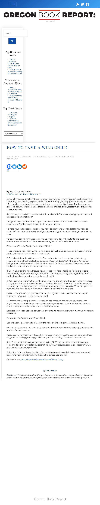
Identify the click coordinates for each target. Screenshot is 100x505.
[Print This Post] (44, 370)
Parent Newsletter (32, 194)
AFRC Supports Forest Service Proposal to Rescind (15, 90)
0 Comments (12, 158)
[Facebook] (9, 166)
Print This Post (51, 370)
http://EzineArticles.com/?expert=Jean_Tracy (42, 359)
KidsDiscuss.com (14, 194)
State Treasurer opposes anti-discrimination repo (14, 63)
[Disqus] (50, 415)
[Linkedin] (19, 166)
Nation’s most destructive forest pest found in (15, 99)
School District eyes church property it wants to (15, 122)
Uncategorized (44, 156)
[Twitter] (14, 166)
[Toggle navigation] (13, 4)
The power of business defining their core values (15, 72)
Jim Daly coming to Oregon (12, 114)
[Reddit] (24, 166)
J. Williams (25, 156)
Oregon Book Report (50, 499)
